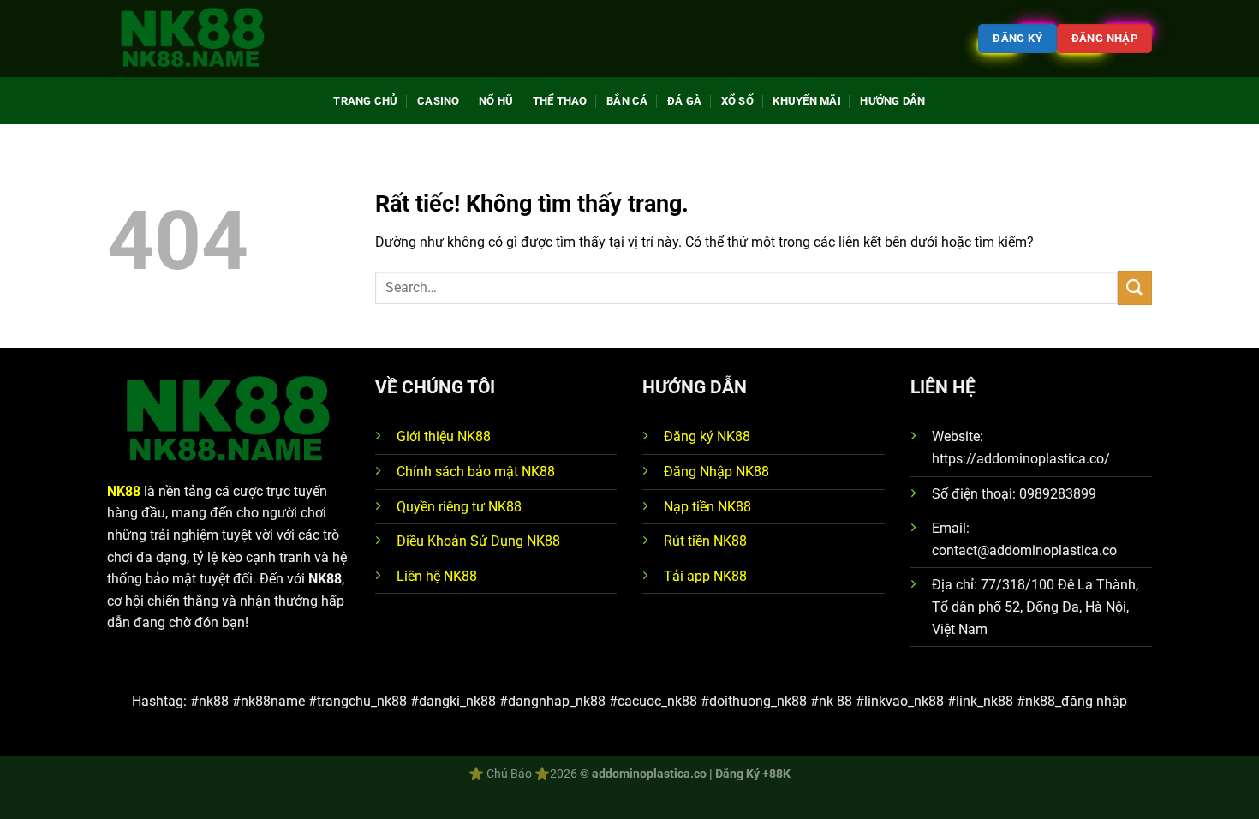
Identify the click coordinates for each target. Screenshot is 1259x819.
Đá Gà (684, 100)
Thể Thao (560, 100)
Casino (438, 100)
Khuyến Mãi (807, 100)
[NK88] (192, 39)
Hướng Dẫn (892, 100)
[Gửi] (1135, 287)
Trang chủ (365, 100)
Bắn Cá (627, 100)
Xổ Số (737, 100)
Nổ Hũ (496, 100)
